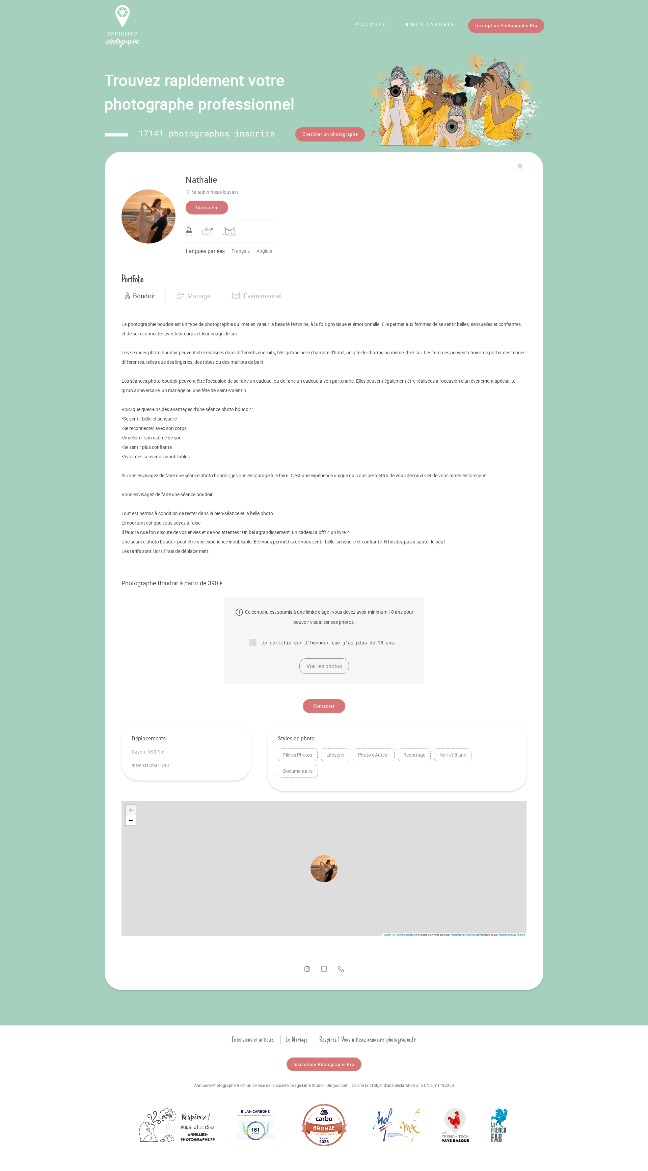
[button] (324, 868)
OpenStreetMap (404, 934)
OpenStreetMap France (511, 934)
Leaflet (387, 934)
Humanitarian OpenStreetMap (467, 934)
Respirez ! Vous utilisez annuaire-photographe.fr (367, 1040)
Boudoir (144, 295)
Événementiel (263, 295)
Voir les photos (324, 666)
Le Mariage (297, 1040)
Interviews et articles (253, 1040)
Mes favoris (433, 24)
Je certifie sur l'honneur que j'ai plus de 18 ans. (329, 642)
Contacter (207, 207)
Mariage (199, 295)
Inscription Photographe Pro (506, 25)
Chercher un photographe (330, 134)
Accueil (375, 24)
